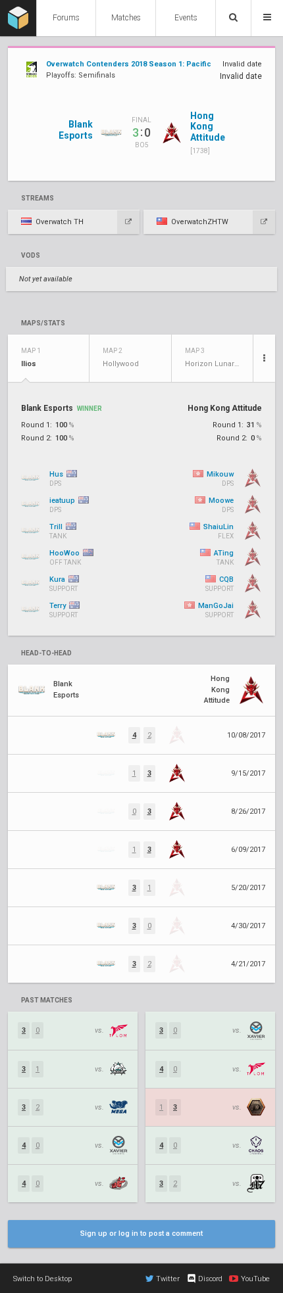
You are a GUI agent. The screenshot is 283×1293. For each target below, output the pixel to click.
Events (185, 17)
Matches (126, 17)
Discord (210, 1279)
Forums (66, 17)
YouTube (255, 1279)
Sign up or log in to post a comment (141, 1233)
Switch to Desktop (42, 1278)
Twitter (168, 1279)
